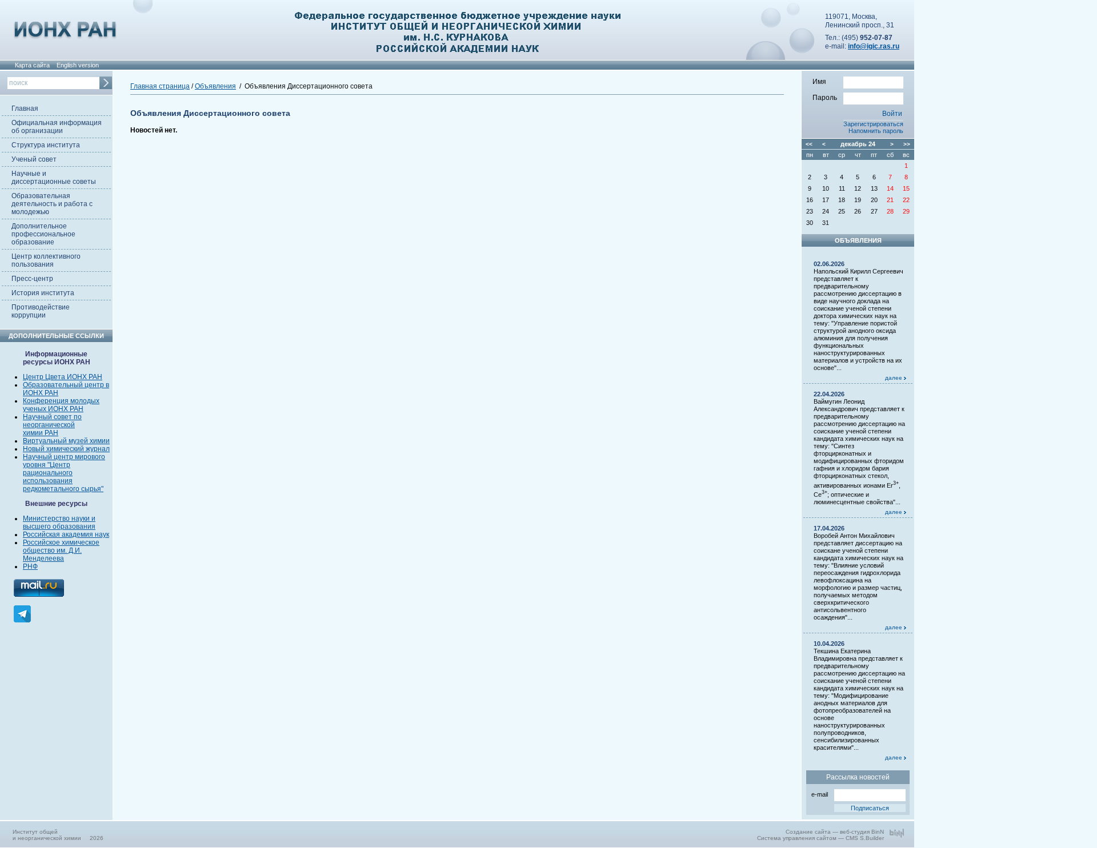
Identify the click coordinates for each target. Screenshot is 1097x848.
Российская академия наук (66, 534)
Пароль (824, 98)
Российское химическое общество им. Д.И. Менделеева (61, 550)
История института (42, 293)
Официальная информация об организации (56, 127)
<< (809, 144)
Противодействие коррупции (40, 311)
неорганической (49, 425)
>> (906, 144)
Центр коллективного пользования (46, 260)
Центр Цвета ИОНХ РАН (62, 377)
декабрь (853, 143)
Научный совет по (52, 417)
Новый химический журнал (66, 449)
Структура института (45, 145)
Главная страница (160, 86)
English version (78, 65)
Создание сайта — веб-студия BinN (835, 832)
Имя (819, 82)
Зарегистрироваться (873, 123)
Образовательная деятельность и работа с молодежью (52, 204)
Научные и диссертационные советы (53, 178)
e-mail (819, 794)
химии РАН (40, 433)
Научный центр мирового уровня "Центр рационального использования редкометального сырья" (64, 473)
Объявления (215, 86)
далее (894, 378)
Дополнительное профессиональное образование (43, 234)
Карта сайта (32, 65)
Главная (24, 108)
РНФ (30, 566)
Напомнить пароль (875, 130)
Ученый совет (34, 159)
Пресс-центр (32, 279)
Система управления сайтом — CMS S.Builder (820, 838)
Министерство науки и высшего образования (59, 522)
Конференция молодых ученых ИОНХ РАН (61, 405)
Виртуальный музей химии (66, 441)
